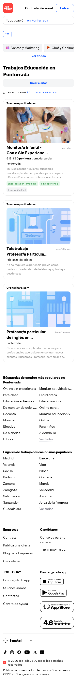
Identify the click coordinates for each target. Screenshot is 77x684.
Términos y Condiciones (52, 670)
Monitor (9, 420)
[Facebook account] (19, 652)
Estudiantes (48, 395)
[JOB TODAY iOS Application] (52, 582)
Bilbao (44, 471)
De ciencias (11, 433)
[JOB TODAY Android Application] (53, 593)
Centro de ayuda (15, 603)
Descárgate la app (16, 580)
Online (44, 420)
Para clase (10, 395)
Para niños (47, 426)
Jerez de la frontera (53, 502)
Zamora (9, 483)
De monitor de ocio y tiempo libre (18, 408)
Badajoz (9, 477)
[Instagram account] (12, 652)
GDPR (7, 674)
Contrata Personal (39, 8)
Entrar (65, 8)
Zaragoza (10, 490)
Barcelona (46, 458)
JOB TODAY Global (53, 550)
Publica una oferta (16, 545)
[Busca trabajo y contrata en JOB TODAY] (8, 8)
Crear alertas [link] (38, 82)
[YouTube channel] (27, 652)
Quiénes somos (14, 588)
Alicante (45, 496)
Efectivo (9, 426)
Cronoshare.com (18, 287)
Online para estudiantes (48, 408)
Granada (45, 477)
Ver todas (38, 56)
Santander (11, 502)
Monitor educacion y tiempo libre (54, 414)
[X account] (35, 652)
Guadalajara (12, 509)
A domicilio (47, 433)
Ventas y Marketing (25, 48)
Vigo (42, 464)
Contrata (10, 537)
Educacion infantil (52, 401)
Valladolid (46, 490)
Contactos (11, 596)
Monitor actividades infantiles (54, 389)
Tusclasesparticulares (21, 103)
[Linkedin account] (42, 652)
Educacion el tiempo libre (18, 401)
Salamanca (11, 496)
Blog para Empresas (18, 553)
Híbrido (8, 439)
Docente (9, 414)
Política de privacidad (17, 670)
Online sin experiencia (19, 388)
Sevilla (8, 471)
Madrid (8, 458)
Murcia (44, 483)
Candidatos (12, 561)
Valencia (9, 464)
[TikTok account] (5, 652)
